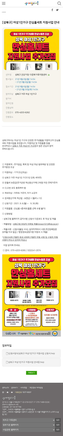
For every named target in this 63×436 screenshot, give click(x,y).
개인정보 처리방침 (36, 388)
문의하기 (14, 388)
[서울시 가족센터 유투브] (12, 392)
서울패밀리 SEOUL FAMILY (31, 3)
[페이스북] (52, 10)
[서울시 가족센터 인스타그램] (3, 392)
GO (57, 420)
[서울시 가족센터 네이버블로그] (7, 392)
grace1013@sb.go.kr (48, 224)
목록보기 (31, 373)
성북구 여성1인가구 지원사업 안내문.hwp (26, 362)
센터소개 (5, 388)
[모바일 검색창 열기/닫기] (59, 3)
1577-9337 (26, 392)
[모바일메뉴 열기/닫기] (3, 3)
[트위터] (57, 10)
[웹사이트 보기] (49, 74)
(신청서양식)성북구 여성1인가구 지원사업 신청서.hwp (31, 353)
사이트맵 (23, 388)
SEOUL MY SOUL (17, 398)
